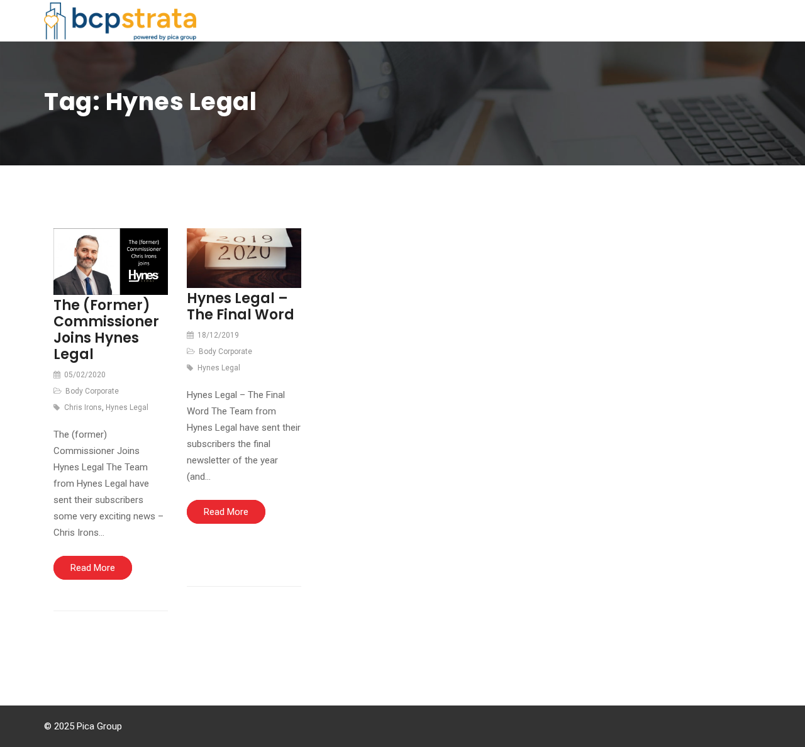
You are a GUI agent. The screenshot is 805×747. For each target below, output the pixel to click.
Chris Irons (83, 407)
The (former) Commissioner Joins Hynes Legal (106, 330)
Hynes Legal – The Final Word (240, 306)
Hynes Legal (127, 407)
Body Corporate (92, 391)
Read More (92, 567)
